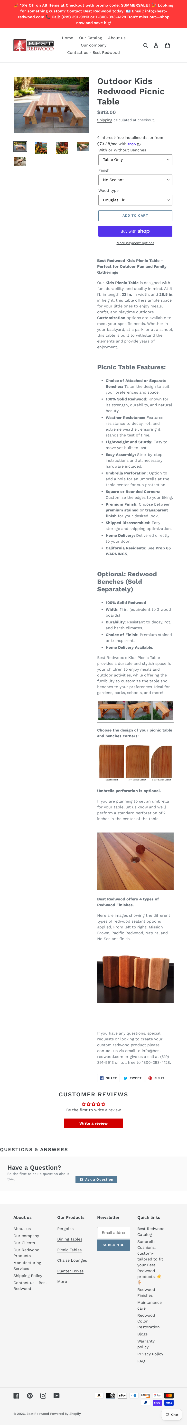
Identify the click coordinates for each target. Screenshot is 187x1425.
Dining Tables (69, 1239)
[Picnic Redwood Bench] (135, 719)
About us (22, 1228)
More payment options (135, 243)
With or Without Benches (122, 150)
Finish (104, 170)
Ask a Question (99, 1179)
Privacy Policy (150, 1354)
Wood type (108, 190)
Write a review (93, 1123)
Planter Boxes (70, 1271)
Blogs (142, 1334)
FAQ (141, 1361)
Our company (26, 1235)
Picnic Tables (69, 1250)
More (62, 1281)
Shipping (104, 120)
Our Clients (24, 1242)
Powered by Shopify (65, 1414)
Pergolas (65, 1228)
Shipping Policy (27, 1275)
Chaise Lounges (72, 1260)
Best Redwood (38, 1414)
